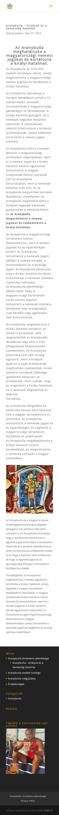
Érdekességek (16, 684)
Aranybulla (14, 698)
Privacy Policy (28, 800)
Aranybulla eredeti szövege (24, 672)
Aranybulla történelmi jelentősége (28, 658)
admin (19, 33)
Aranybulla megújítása (22, 678)
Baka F (48, 810)
